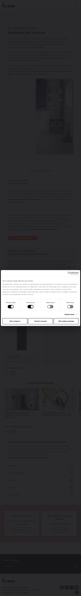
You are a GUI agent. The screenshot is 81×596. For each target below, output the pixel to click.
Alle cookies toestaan (66, 321)
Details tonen (69, 314)
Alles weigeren (14, 321)
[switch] (31, 306)
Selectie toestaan (40, 321)
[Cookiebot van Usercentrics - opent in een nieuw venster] (69, 273)
